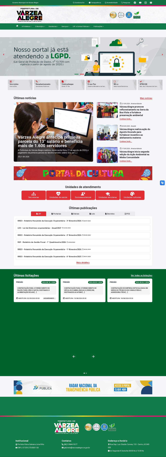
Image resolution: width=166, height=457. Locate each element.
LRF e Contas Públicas (81, 26)
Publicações (98, 26)
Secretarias (53, 26)
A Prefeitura (26, 26)
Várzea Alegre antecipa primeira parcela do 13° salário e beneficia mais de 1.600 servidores (50, 141)
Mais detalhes (82, 262)
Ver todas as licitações (141, 275)
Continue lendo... (126, 119)
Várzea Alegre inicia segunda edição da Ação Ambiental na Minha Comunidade (134, 154)
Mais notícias (146, 98)
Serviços (65, 26)
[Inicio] (17, 25)
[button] (93, 356)
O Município (39, 26)
